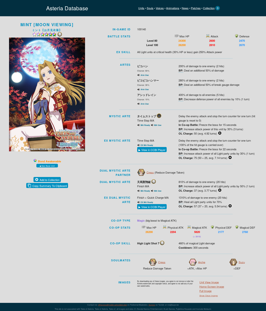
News (185, 8)
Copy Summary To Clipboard (49, 186)
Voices (160, 8)
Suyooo (152, 304)
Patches (196, 8)
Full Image (205, 291)
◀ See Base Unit (47, 166)
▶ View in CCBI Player (151, 150)
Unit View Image (209, 282)
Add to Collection (50, 180)
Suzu (242, 262)
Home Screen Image (211, 286)
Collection (209, 8)
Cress (150, 172)
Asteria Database (67, 8)
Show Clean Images (208, 295)
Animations (172, 8)
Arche (201, 262)
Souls (150, 8)
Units (141, 8)
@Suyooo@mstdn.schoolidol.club (112, 304)
